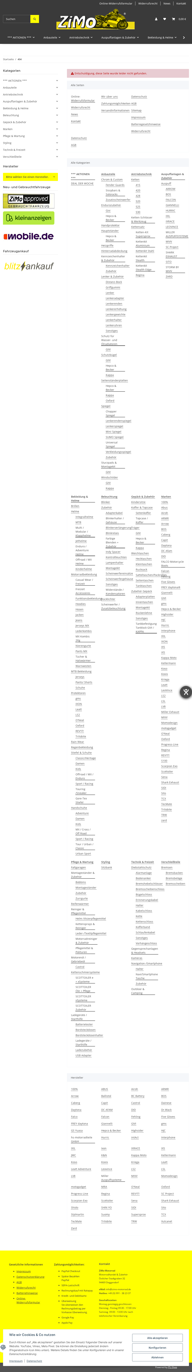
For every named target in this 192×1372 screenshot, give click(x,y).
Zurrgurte (82, 898)
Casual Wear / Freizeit (84, 581)
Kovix (164, 674)
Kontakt (181, 3)
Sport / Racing (84, 783)
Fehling (165, 576)
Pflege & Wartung (14, 136)
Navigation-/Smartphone (146, 963)
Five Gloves (168, 582)
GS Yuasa (77, 1130)
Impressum (16, 1360)
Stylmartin (77, 1214)
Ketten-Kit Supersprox (143, 234)
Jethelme (81, 541)
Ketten (135, 179)
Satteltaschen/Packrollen (151, 575)
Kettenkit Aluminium (143, 243)
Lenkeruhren (114, 325)
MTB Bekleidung (81, 671)
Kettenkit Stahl (145, 251)
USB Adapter (84, 1055)
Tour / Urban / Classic (84, 846)
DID (163, 556)
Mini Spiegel (113, 431)
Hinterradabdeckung (114, 251)
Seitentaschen (145, 580)
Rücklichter (108, 599)
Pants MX (81, 651)
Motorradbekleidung (84, 574)
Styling (7, 143)
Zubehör (111, 271)
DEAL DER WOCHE (82, 183)
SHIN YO (106, 1207)
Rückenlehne (144, 613)
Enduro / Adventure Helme (82, 550)
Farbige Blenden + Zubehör (112, 542)
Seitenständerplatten (114, 380)
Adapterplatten (145, 596)
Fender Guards (115, 185)
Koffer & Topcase (142, 507)
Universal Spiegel (112, 444)
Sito (163, 793)
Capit (164, 540)
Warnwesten (83, 666)
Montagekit (113, 568)
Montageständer (86, 887)
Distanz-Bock (114, 282)
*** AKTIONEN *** (15, 80)
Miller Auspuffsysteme (111, 1178)
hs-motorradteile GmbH (81, 1139)
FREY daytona (79, 1123)
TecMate (166, 804)
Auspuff (166, 183)
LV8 (163, 706)
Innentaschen (144, 602)
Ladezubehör (84, 1050)
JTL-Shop (172, 1367)
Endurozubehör (111, 205)
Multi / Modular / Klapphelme (83, 531)
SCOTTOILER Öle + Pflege (83, 989)
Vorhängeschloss (146, 943)
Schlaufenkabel (145, 932)
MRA (104, 1186)
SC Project (172, 247)
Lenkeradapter (115, 298)
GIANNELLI (172, 205)
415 (138, 185)
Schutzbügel (109, 355)
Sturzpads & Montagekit (109, 464)
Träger (135, 527)
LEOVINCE (172, 227)
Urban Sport (83, 853)
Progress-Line (169, 744)
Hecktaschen (144, 558)
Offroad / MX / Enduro (84, 776)
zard (164, 820)
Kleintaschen (144, 564)
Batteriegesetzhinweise (145, 124)
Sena (164, 777)
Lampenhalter (114, 562)
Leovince (106, 1169)
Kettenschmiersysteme (85, 972)
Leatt (79, 709)
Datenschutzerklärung (30, 1277)
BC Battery (137, 1096)
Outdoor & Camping (137, 991)
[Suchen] (34, 19)
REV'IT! (80, 731)
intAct (135, 1137)
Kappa (110, 375)
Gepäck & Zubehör (14, 122)
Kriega (165, 679)
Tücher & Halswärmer (83, 658)
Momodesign (169, 722)
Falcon (165, 571)
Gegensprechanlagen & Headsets (144, 950)
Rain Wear (77, 742)
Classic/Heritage (86, 758)
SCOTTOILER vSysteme (83, 998)
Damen (80, 763)
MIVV (169, 241)
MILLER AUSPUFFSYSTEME (177, 234)
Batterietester (84, 1024)
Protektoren (78, 693)
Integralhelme (84, 517)
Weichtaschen (140, 553)
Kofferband (143, 927)
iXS (163, 652)
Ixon (103, 1148)
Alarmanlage (144, 873)
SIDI (163, 788)
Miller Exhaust (170, 712)
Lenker (110, 293)
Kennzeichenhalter (118, 265)
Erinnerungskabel (147, 900)
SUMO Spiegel (115, 437)
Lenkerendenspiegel (118, 421)
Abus (164, 507)
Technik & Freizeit (14, 150)
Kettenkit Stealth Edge (144, 267)
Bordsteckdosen (86, 1030)
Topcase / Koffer (142, 520)
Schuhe (80, 687)
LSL (163, 701)
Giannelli (166, 592)
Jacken (80, 614)
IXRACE (170, 221)
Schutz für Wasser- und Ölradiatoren (109, 340)
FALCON (171, 199)
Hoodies (81, 604)
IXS (163, 647)
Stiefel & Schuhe (81, 752)
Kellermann (168, 663)
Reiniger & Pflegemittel (78, 911)
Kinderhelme (84, 569)
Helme (75, 511)
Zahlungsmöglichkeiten (115, 103)
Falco (74, 1116)
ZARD (169, 276)
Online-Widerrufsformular (115, 3)
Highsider (167, 614)
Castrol (80, 967)
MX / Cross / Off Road (83, 831)
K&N (104, 1155)
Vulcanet (166, 1221)
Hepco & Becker (111, 218)
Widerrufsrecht (148, 3)
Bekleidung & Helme (15, 108)
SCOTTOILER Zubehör (83, 1007)
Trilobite (81, 736)
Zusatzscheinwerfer (118, 199)
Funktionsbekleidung (89, 598)
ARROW (170, 189)
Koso (164, 668)
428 (138, 196)
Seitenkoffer (143, 513)
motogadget (168, 728)
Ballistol (106, 1096)
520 (138, 201)
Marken (8, 129)
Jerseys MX (82, 625)
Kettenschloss (144, 921)
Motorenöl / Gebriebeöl (78, 959)
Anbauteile (10, 87)
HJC (163, 620)
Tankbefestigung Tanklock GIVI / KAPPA (146, 627)
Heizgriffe (107, 245)
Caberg (165, 534)
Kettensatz (138, 227)
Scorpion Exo (169, 766)
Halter (139, 905)
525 (138, 206)
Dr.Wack (166, 1110)
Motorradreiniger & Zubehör (86, 940)
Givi (108, 210)
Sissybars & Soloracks (113, 192)
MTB (78, 522)
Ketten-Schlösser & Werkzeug (141, 219)
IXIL (168, 216)
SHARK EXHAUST (171, 254)
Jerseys (80, 677)
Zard (74, 1228)
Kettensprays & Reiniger (85, 926)
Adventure (82, 813)
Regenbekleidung (82, 747)
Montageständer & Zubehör (82, 874)
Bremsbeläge (174, 878)
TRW (164, 815)
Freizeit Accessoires (83, 591)
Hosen (79, 609)
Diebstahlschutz (141, 867)
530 (138, 212)
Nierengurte (83, 646)
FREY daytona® (170, 587)
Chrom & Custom (112, 179)
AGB (133, 103)
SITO (169, 261)
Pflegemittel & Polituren (84, 950)
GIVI (108, 349)
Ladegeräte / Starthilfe (79, 1017)
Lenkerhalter (114, 320)
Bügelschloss (144, 894)
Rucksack (141, 569)
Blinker (105, 502)
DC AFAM (107, 1110)
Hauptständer (110, 230)
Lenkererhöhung (116, 309)
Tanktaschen (144, 586)
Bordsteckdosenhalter (89, 1035)
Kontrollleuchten (116, 557)
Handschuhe (79, 808)
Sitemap (136, 110)
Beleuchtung (11, 115)
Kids (78, 769)
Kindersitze (138, 502)
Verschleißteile (12, 156)
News (167, 3)
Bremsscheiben (175, 883)
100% (164, 502)
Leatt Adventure (81, 1169)
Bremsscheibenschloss (150, 889)
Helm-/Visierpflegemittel (91, 918)
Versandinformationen (115, 110)
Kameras (136, 958)
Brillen (75, 506)
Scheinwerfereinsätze (119, 573)
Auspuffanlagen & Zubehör (20, 101)
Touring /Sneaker (81, 791)
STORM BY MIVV (172, 269)
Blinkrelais (112, 533)
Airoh (164, 513)
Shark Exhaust (170, 782)
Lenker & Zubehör (112, 276)
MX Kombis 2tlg (83, 638)
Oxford (110, 400)
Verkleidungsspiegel (118, 452)
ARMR (165, 518)
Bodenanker (143, 878)
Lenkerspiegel (114, 426)
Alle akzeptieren (157, 1337)
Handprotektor (110, 225)
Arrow (165, 523)
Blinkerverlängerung (118, 527)
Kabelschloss (144, 910)
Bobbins (81, 882)
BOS (168, 194)
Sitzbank (106, 867)
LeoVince (166, 690)
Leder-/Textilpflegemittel (91, 933)
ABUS (104, 1089)
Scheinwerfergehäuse (119, 579)
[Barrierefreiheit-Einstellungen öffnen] (186, 692)
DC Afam (166, 551)
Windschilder (109, 477)
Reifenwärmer (80, 904)
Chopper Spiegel (111, 413)
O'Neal (80, 720)
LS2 (78, 714)
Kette (139, 916)
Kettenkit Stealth (141, 258)
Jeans (79, 620)
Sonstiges (112, 330)
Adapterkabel (114, 513)
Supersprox (138, 1214)
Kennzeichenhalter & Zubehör (113, 258)
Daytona (166, 545)
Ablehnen (157, 1357)
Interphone (168, 630)
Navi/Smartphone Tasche (147, 976)
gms (78, 698)
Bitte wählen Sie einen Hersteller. (27, 177)
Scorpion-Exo (79, 1200)
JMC (73, 1155)
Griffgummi (113, 287)
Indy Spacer (113, 552)
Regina (140, 275)
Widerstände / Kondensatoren (115, 591)
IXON (79, 704)
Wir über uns (109, 96)
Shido (74, 1207)
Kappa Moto (168, 657)
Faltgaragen (78, 867)
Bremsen (166, 867)
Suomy (105, 1214)
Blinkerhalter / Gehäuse (115, 520)
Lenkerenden (114, 303)
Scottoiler (167, 771)
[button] (156, 19)
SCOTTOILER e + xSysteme (84, 979)
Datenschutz (34, 1360)
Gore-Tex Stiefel (81, 800)
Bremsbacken (174, 873)
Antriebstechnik (13, 94)
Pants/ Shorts (84, 682)
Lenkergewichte (115, 314)
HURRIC (170, 210)
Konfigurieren (157, 1347)
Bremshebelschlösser (149, 883)
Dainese (166, 1103)
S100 (164, 760)
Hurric (165, 625)
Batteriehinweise (27, 1293)
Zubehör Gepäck (141, 591)
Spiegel (105, 406)
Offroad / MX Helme (84, 561)
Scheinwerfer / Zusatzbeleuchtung (113, 606)
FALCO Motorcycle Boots (172, 563)
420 (138, 190)
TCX (163, 798)
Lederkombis (84, 631)
